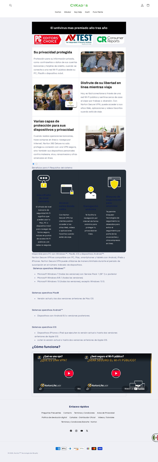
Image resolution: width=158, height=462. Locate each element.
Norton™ (17, 453)
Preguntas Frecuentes (51, 413)
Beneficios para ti (40, 168)
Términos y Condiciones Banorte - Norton (79, 422)
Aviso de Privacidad (106, 413)
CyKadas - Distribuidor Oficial (82, 417)
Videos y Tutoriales (106, 417)
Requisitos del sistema (61, 168)
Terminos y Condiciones (84, 413)
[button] (10, 5)
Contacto (67, 413)
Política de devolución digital (54, 417)
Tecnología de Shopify (29, 453)
